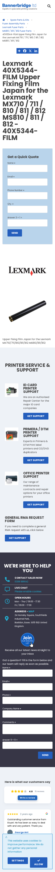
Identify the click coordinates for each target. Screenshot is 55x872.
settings (18, 860)
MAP (31, 611)
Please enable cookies (28, 591)
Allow (38, 864)
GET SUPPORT (35, 416)
